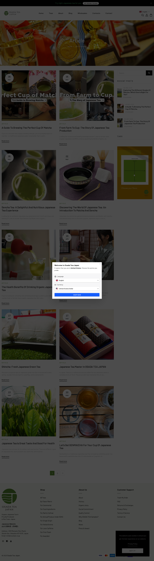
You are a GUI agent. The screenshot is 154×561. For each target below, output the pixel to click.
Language (60, 276)
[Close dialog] (100, 264)
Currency (60, 285)
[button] (77, 280)
